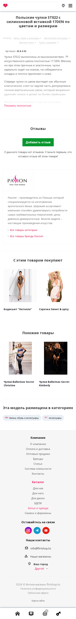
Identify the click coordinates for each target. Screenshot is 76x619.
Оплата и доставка (38, 449)
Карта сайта (38, 600)
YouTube (45, 530)
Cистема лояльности (38, 468)
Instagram (28, 530)
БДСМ (38, 503)
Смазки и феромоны (38, 513)
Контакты (38, 473)
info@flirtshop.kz (40, 548)
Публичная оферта (38, 592)
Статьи (38, 463)
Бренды (38, 458)
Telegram (37, 530)
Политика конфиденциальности (38, 588)
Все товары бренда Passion (26, 236)
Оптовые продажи (38, 454)
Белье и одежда (38, 508)
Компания (38, 438)
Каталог (38, 482)
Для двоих (38, 498)
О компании (38, 444)
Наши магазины (40, 556)
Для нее (38, 488)
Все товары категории (23, 230)
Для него (38, 493)
